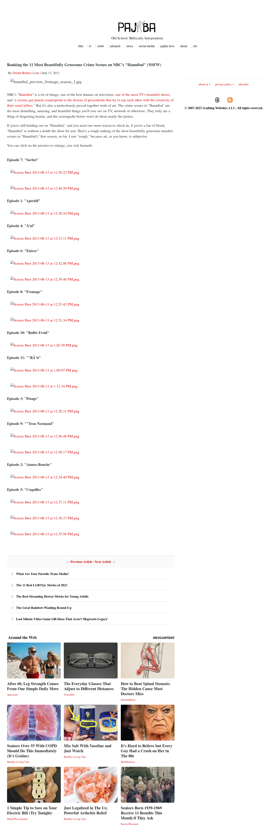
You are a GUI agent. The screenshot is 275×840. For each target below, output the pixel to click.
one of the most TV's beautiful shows (142, 94)
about (183, 46)
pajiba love (167, 46)
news (129, 46)
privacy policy (223, 84)
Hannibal (25, 94)
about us (203, 84)
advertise (244, 84)
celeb (100, 46)
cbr (195, 46)
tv (90, 46)
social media (147, 46)
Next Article (103, 561)
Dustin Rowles (22, 73)
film (80, 46)
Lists (36, 73)
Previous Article (81, 561)
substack (115, 46)
